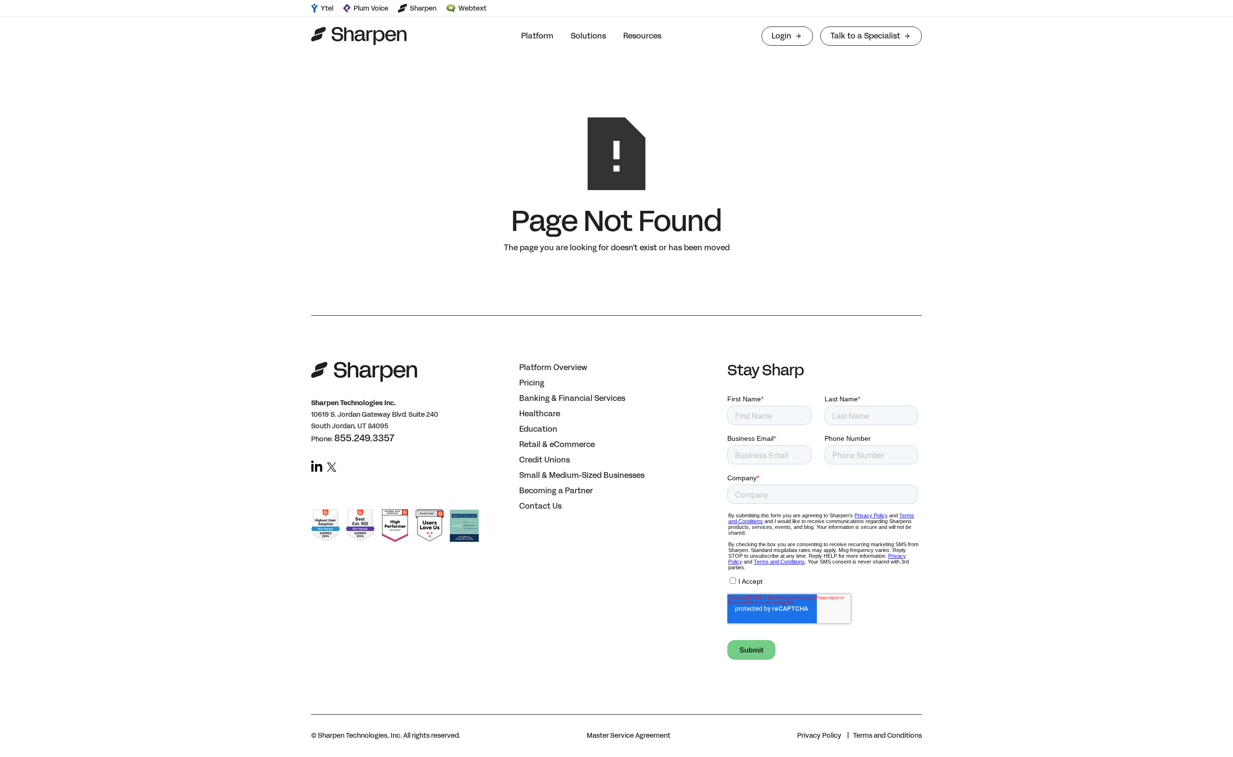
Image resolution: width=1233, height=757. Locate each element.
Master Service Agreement (628, 735)
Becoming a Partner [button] (556, 490)
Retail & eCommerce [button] (557, 444)
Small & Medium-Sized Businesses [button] (581, 475)
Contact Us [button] (540, 506)
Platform (537, 35)
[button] (537, 36)
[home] (359, 36)
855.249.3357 (364, 438)
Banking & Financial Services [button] (572, 398)
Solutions (588, 35)
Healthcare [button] (539, 413)
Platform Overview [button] (553, 367)
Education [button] (538, 429)
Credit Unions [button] (544, 459)
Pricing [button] (531, 382)
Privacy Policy (819, 735)
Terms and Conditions (887, 735)
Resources (642, 35)
